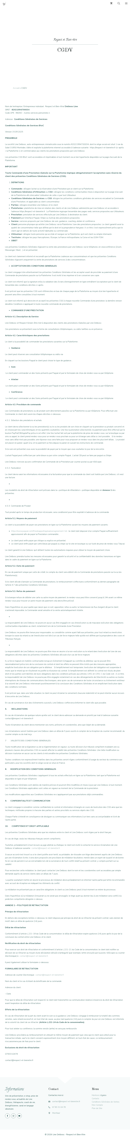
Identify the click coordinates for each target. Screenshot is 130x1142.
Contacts (95, 1098)
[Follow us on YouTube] (19, 1115)
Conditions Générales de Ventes (105, 1102)
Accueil (16, 88)
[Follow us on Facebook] (7, 1115)
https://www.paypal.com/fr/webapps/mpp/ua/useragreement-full (39, 531)
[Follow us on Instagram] (13, 1115)
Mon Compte (97, 1105)
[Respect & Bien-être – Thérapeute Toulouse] (4, 4)
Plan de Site (97, 1108)
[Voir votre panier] (111, 4)
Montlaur (56, 1113)
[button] (119, 4)
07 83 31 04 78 (59, 1107)
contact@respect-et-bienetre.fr (46, 848)
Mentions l (96, 1095)
